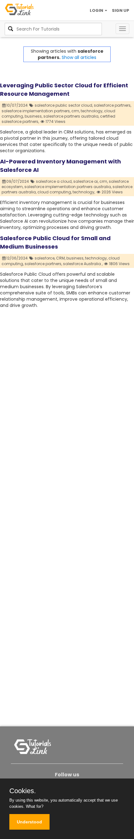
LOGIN (97, 10)
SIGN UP (120, 10)
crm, (75, 111)
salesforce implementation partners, (36, 111)
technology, (92, 111)
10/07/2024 (17, 105)
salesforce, (45, 258)
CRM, (60, 258)
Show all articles (79, 57)
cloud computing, (54, 192)
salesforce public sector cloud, (64, 105)
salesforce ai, (85, 181)
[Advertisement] (67, 375)
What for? (34, 806)
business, (33, 116)
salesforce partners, (112, 105)
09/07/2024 (18, 181)
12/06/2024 (17, 258)
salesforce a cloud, (54, 181)
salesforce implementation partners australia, (68, 186)
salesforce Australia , (83, 263)
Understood (29, 821)
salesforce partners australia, (71, 116)
